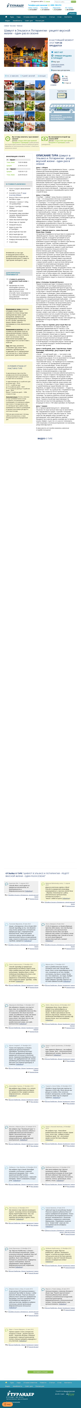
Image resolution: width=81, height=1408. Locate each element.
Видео (7, 21)
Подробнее (28, 891)
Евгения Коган (34, 899)
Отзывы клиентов (30, 17)
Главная (6, 25)
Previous (7, 54)
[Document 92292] (9, 85)
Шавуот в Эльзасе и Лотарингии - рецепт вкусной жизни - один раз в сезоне (60, 1231)
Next (45, 54)
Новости (43, 17)
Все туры (13, 25)
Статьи (52, 17)
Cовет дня (29, 21)
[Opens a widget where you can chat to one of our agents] (7, 1404)
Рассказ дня (39, 21)
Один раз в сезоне (57, 64)
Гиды (19, 17)
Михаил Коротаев (69, 1391)
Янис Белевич (71, 1061)
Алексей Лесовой (65, 79)
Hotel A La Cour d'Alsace (17, 194)
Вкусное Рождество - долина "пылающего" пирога (23, 985)
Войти (73, 13)
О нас (59, 17)
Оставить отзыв (40, 1372)
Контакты (68, 17)
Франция (19, 25)
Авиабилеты (17, 21)
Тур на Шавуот (56, 66)
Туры (12, 17)
